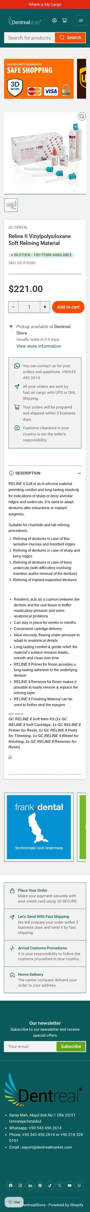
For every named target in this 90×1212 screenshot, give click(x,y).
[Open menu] (81, 20)
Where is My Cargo (45, 4)
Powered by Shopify (65, 1205)
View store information (38, 346)
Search (74, 37)
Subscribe (71, 1046)
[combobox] (45, 38)
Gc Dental (18, 227)
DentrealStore (33, 1205)
